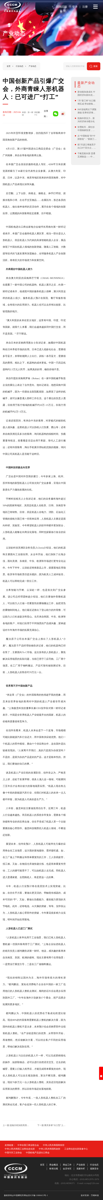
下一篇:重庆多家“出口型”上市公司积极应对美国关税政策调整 (51, 1125)
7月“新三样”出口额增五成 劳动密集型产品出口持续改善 (86, 102)
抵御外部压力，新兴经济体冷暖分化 (86, 120)
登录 (75, 6)
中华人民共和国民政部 (49, 1149)
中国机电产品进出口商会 (37, 1152)
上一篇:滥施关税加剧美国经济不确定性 (17, 1125)
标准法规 (53, 1168)
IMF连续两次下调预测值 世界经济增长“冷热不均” (87, 111)
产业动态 (32, 66)
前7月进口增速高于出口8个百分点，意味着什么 (87, 146)
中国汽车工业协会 (13, 1152)
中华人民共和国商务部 (53, 1145)
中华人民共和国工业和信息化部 (20, 1149)
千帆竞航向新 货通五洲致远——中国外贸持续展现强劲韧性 (86, 155)
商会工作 (67, 1165)
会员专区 (67, 1168)
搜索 (95, 66)
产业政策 (80, 1165)
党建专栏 (80, 1168)
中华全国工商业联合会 (28, 1145)
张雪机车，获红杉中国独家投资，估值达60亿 (86, 129)
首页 (8, 66)
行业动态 (19, 66)
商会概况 (53, 1165)
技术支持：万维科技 (90, 1195)
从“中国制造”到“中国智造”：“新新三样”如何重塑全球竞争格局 (87, 138)
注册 (85, 6)
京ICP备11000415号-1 (38, 1195)
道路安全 (94, 1168)
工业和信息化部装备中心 (76, 1149)
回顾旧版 (61, 6)
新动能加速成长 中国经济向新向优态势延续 (86, 94)
